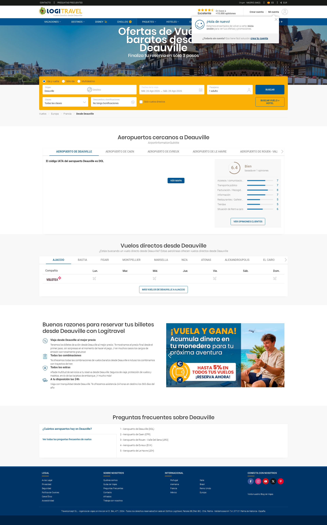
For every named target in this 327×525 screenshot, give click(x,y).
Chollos (122, 21)
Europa (55, 113)
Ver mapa (176, 180)
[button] (171, 89)
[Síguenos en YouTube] (266, 481)
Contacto (45, 3)
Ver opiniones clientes (247, 221)
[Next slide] (282, 152)
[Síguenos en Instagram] (259, 481)
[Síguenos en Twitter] (274, 481)
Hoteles (171, 21)
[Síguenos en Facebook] (251, 481)
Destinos (76, 21)
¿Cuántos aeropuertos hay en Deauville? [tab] (67, 428)
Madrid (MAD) (249, 3)
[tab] (74, 152)
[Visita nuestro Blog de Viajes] (266, 500)
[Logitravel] (216, 12)
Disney (99, 21)
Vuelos (42, 113)
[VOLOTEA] (53, 279)
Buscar (270, 89)
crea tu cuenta (259, 38)
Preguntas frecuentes (69, 3)
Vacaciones (51, 21)
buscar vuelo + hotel (270, 102)
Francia (68, 113)
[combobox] (65, 102)
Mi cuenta (273, 12)
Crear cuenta (257, 12)
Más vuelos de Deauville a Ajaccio (163, 289)
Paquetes (148, 21)
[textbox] (66, 89)
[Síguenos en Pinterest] (281, 481)
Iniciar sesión (265, 24)
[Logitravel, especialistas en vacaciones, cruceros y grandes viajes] (60, 10)
